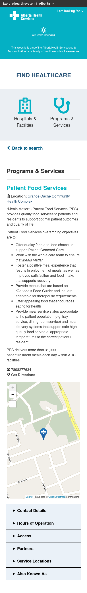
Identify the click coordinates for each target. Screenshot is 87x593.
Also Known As (32, 574)
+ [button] (12, 387)
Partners (25, 548)
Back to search (27, 148)
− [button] (12, 394)
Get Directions (23, 374)
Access (24, 536)
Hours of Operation (35, 523)
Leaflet (29, 496)
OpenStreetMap (57, 496)
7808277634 (21, 369)
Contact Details (31, 510)
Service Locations (34, 561)
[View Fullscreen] (12, 404)
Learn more (71, 51)
